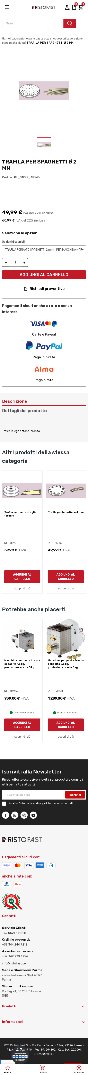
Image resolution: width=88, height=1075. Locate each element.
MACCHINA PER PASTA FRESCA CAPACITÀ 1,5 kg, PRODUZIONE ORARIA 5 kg (22, 664)
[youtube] (33, 815)
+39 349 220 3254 (15, 956)
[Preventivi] (74, 7)
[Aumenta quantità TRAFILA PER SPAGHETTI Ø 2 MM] (24, 262)
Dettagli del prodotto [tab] (24, 410)
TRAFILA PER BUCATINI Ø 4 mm (66, 512)
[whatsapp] (14, 815)
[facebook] (5, 815)
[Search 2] (69, 23)
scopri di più (22, 588)
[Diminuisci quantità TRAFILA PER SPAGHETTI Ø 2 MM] (5, 262)
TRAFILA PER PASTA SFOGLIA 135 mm (20, 514)
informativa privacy (32, 803)
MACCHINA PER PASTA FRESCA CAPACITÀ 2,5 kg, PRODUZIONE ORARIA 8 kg (66, 664)
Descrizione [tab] (14, 401)
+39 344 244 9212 (14, 944)
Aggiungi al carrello (44, 274)
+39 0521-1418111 (14, 933)
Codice (7, 177)
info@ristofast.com (15, 963)
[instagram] (24, 815)
